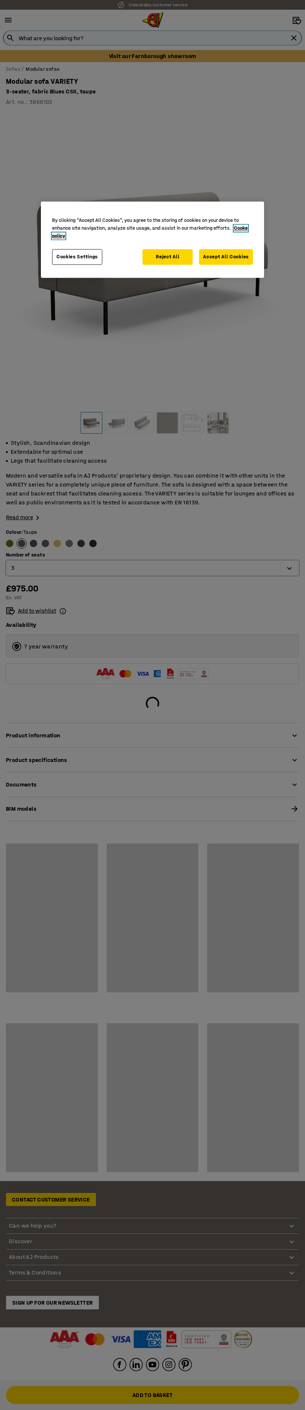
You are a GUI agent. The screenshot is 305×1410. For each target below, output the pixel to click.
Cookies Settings (77, 257)
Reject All (167, 257)
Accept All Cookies (226, 257)
